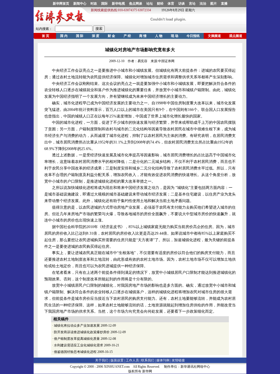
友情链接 (178, 360)
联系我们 (147, 360)
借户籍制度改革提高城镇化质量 (77, 339)
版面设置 (117, 360)
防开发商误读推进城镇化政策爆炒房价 (82, 332)
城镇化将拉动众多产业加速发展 (77, 325)
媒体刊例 (163, 360)
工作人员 (132, 360)
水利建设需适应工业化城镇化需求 (78, 345)
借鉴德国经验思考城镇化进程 (75, 352)
